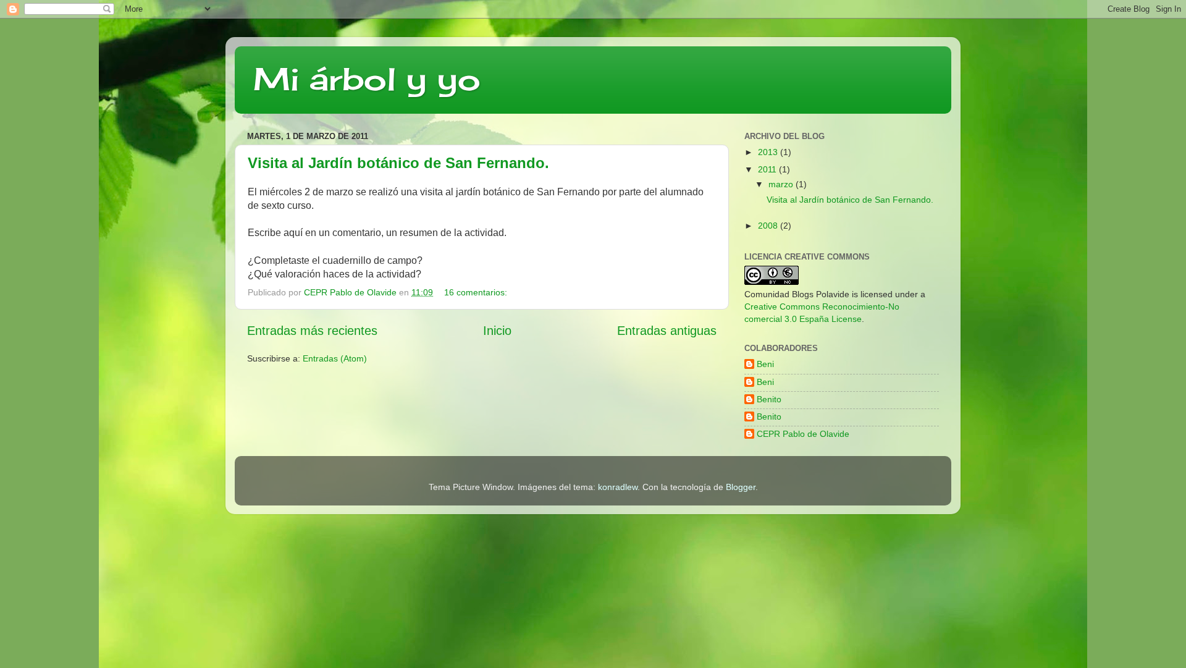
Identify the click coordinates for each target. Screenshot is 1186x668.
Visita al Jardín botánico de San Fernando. (398, 162)
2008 (769, 225)
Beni (765, 364)
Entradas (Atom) (335, 358)
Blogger (740, 487)
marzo (782, 184)
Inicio (497, 330)
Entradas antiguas (667, 330)
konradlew (617, 487)
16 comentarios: (477, 292)
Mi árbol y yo (367, 79)
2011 (768, 169)
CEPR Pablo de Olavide (803, 434)
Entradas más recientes (312, 330)
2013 (769, 152)
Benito (769, 399)
